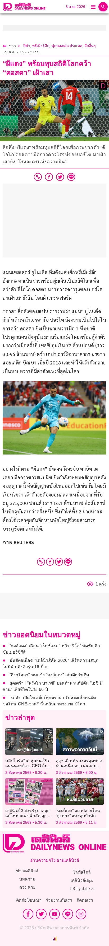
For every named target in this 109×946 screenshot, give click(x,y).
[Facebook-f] (28, 914)
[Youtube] (54, 914)
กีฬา (26, 46)
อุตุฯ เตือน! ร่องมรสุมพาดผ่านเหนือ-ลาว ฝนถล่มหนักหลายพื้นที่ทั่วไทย (79, 765)
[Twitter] (59, 562)
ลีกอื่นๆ (90, 46)
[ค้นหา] (103, 6)
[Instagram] (81, 914)
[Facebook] (50, 562)
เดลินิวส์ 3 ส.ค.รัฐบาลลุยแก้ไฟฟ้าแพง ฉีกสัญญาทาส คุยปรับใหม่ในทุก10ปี (29, 815)
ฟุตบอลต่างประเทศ (66, 46)
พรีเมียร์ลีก (40, 46)
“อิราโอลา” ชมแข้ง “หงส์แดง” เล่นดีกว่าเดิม (49, 675)
